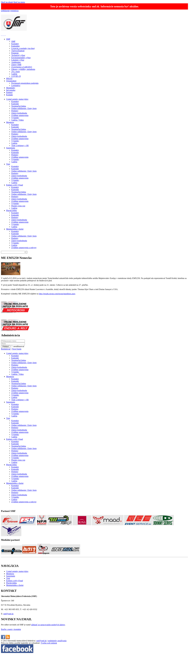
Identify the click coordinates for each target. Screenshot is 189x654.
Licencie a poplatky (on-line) (23, 48)
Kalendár (15, 104)
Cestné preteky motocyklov (17, 99)
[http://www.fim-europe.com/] (2, 35)
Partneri (9, 92)
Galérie (14, 74)
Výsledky (15, 118)
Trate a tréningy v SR (20, 145)
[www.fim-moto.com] (1, 35)
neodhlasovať (18, 346)
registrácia (14, 11)
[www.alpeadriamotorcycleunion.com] (4, 35)
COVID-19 (16, 76)
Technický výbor (18, 55)
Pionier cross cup (18, 206)
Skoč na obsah (7, 2)
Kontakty (15, 44)
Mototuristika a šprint (14, 229)
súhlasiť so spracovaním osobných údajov (48, 625)
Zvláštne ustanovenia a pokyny (24, 247)
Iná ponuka (10, 90)
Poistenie (15, 53)
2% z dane (15, 71)
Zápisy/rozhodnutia (19, 113)
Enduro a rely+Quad (14, 185)
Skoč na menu (19, 2)
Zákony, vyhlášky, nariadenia (23, 69)
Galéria (14, 143)
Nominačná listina (18, 106)
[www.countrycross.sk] (11, 554)
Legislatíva (15, 85)
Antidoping (16, 62)
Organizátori (11, 81)
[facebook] (3, 638)
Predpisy (14, 111)
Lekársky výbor (17, 60)
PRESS (9, 78)
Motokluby (10, 88)
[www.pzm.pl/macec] (3, 35)
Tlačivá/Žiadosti (17, 51)
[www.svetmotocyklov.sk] (29, 554)
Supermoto (10, 148)
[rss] (8, 638)
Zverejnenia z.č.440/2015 (21, 67)
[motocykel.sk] (43, 554)
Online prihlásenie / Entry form (24, 108)
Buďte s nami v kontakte (11, 629)
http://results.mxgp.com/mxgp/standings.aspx (57, 294)
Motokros (10, 122)
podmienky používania (57, 641)
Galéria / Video (17, 120)
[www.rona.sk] (82, 524)
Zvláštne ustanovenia (19, 115)
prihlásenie (5, 11)
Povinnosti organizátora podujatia (24, 83)
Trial (8, 164)
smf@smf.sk (8, 614)
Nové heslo (16, 349)
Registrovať (6, 349)
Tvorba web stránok (49, 643)
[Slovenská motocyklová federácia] (14, 29)
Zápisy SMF (16, 65)
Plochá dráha (11, 210)
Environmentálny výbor (21, 58)
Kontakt (9, 95)
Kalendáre (15, 46)
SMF (8, 39)
